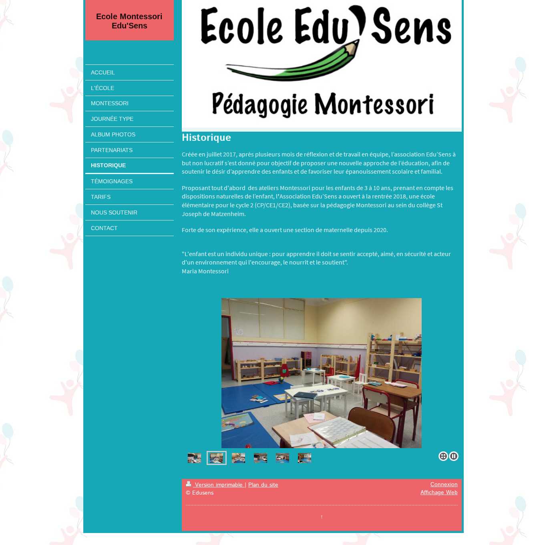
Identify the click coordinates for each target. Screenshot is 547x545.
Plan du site (263, 485)
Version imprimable (219, 485)
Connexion (444, 485)
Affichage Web (439, 493)
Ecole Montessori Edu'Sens (129, 21)
